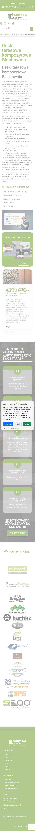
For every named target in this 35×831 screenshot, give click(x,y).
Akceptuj (26, 424)
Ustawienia (8, 424)
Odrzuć (18, 424)
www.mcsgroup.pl (14, 428)
